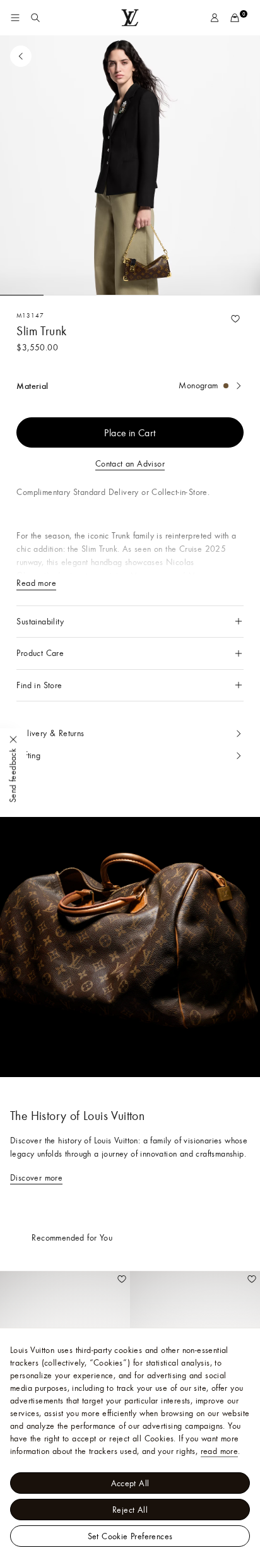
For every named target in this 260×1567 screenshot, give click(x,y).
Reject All (130, 1509)
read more (220, 1451)
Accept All (130, 1483)
